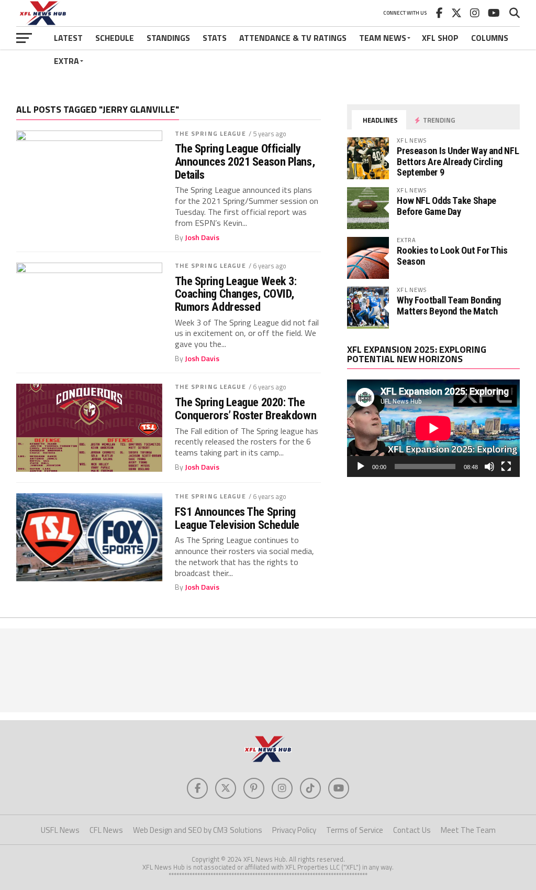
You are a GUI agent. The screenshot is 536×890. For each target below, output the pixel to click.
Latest (68, 37)
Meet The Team (468, 830)
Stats (215, 37)
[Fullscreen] (506, 466)
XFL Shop (440, 37)
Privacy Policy (294, 830)
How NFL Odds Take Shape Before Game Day (446, 205)
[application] (433, 428)
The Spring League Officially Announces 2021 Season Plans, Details (245, 161)
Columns (489, 37)
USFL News (60, 830)
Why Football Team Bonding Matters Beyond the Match (449, 305)
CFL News (106, 830)
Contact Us (412, 830)
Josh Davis (202, 237)
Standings (168, 37)
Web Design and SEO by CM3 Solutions (197, 830)
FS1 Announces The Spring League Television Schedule (237, 518)
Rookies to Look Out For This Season (452, 255)
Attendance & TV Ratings (293, 37)
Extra (66, 61)
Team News (382, 37)
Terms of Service (354, 830)
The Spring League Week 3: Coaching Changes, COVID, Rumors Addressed (236, 294)
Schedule (114, 37)
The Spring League (210, 133)
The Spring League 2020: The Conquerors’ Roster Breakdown (245, 408)
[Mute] (489, 466)
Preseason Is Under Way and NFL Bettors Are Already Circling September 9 (458, 161)
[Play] (360, 466)
